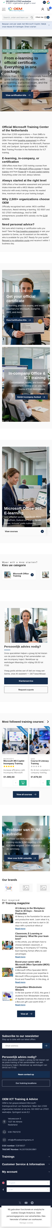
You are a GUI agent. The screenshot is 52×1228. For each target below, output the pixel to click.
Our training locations (26, 1083)
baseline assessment (27, 140)
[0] (48, 9)
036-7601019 (14, 1132)
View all (24, 1014)
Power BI (22, 171)
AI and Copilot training (39, 171)
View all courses (24, 794)
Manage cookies (26, 1223)
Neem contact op (26, 1074)
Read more (20, 928)
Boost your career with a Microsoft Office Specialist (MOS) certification (32, 964)
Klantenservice (26, 681)
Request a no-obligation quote (16, 240)
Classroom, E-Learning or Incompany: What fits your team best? (32, 936)
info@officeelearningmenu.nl (21, 1140)
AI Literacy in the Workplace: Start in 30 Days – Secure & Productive (30, 911)
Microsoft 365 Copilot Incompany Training (13, 762)
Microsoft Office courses (30, 168)
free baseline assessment (27, 231)
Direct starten (30, 27)
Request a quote (26, 689)
